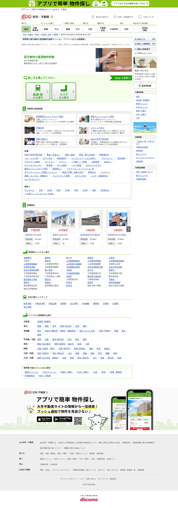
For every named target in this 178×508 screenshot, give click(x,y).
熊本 (79, 358)
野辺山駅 (53, 303)
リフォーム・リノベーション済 (80, 169)
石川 (70, 339)
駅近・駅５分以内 (87, 155)
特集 (41, 470)
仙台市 (68, 326)
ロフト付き (47, 158)
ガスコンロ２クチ (93, 165)
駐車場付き (104, 155)
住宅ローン (111, 459)
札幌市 (47, 321)
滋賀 (91, 348)
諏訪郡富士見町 (30, 279)
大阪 (39, 348)
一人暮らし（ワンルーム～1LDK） (39, 194)
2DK (58, 190)
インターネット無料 (61, 176)
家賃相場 (139, 151)
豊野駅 (96, 303)
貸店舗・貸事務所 (142, 100)
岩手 (54, 326)
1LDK (49, 190)
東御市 (48, 282)
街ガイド (101, 470)
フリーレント (107, 158)
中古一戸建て (83, 372)
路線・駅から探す (38, 92)
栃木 (124, 331)
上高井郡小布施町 (74, 264)
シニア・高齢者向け (99, 176)
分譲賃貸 (95, 162)
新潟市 (60, 339)
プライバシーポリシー (68, 479)
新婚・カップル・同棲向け (36, 176)
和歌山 (107, 348)
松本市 (69, 285)
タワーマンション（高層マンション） (41, 172)
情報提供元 (126, 443)
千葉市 (107, 331)
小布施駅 (85, 303)
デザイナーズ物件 (32, 162)
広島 (39, 353)
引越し (47, 470)
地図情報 (139, 161)
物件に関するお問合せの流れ (109, 443)
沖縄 (119, 358)
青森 (39, 326)
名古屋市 (46, 344)
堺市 (52, 348)
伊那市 (90, 258)
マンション (49, 162)
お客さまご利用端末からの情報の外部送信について (77, 443)
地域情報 (138, 137)
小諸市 (69, 270)
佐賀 (64, 358)
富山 (77, 339)
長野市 (90, 282)
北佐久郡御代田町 (31, 270)
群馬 (39, 335)
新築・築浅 (70, 155)
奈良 (99, 348)
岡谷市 (48, 261)
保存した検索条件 (146, 44)
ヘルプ (81, 479)
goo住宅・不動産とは (48, 443)
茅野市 (26, 282)
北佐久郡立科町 (115, 267)
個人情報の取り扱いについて (51, 448)
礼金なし (108, 162)
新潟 (54, 339)
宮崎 (102, 358)
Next (128, 229)
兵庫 (60, 348)
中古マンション (50, 372)
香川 (100, 353)
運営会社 (113, 479)
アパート (63, 162)
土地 (95, 372)
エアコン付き (80, 176)
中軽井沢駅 (40, 303)
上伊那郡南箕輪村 (116, 261)
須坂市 (69, 276)
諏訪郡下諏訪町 (94, 276)
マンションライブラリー (145, 158)
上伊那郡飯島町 (73, 261)
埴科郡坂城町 (114, 282)
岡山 (54, 353)
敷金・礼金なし (53, 155)
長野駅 (63, 303)
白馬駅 (115, 303)
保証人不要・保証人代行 (73, 172)
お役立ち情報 (24, 470)
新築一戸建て (67, 372)
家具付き (92, 172)
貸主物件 (121, 158)
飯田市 (48, 258)
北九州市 (46, 358)
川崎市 (62, 331)
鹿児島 (111, 358)
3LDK (85, 190)
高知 (115, 353)
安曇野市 (27, 258)
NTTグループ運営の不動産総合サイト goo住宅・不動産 (44, 9)
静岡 (56, 344)
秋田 (47, 326)
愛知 (39, 344)
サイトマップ (103, 479)
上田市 (112, 258)
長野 (39, 339)
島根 (85, 353)
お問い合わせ (91, 479)
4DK (94, 190)
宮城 (62, 326)
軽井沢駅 (27, 303)
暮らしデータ (141, 154)
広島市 (45, 353)
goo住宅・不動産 (26, 442)
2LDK (67, 190)
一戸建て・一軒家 (79, 162)
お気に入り (146, 39)
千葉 (101, 331)
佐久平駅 (74, 303)
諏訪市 (48, 279)
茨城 (116, 331)
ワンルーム (29, 190)
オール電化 (62, 165)
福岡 (39, 358)
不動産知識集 (140, 167)
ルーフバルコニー (32, 179)
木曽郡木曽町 (29, 267)
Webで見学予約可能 (33, 155)
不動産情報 (139, 92)
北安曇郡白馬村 (73, 267)
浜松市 (70, 344)
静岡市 (62, 344)
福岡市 (55, 358)
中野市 (69, 282)
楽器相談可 (62, 158)
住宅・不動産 (45, 376)
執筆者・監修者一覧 (127, 470)
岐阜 (79, 344)
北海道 (40, 321)
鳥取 (77, 353)
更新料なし (57, 169)
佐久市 (90, 270)
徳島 (92, 353)
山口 (70, 353)
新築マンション (32, 372)
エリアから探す (64, 92)
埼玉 (81, 331)
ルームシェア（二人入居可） (84, 158)
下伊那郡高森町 (73, 273)
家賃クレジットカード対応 (36, 169)
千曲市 (112, 279)
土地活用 (53, 464)
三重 (87, 344)
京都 (76, 348)
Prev (25, 229)
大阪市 (45, 348)
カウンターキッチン (33, 165)
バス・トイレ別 (31, 158)
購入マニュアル (142, 176)
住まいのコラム (112, 470)
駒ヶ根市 (49, 270)
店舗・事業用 (116, 372)
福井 (85, 339)
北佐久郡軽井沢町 (95, 267)
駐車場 (49, 165)
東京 (39, 331)
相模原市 (71, 331)
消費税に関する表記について (74, 448)
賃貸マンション (82, 453)
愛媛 (107, 353)
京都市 (82, 348)
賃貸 (104, 372)
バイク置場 (76, 165)
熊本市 (85, 358)
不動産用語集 (141, 179)
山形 (77, 326)
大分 (95, 358)
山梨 (47, 339)
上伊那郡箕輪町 (30, 264)
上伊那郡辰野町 (94, 261)
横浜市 (55, 331)
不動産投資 (30, 376)
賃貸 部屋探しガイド (144, 172)
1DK (41, 190)
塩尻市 (112, 270)
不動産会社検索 (142, 147)
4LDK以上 (105, 190)
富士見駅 (27, 307)
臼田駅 (106, 303)
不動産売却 (44, 464)
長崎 (72, 358)
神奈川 (48, 331)
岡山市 (61, 353)
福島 (85, 326)
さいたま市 (89, 331)
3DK (76, 190)
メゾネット (105, 172)
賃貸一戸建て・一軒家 (65, 453)
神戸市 (66, 348)
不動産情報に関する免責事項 (143, 443)
